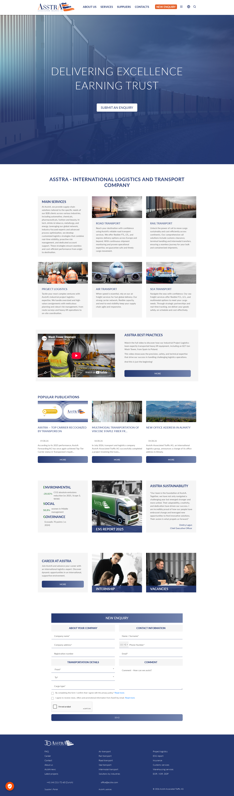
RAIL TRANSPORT (161, 223)
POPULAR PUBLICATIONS (58, 397)
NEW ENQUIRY (166, 6)
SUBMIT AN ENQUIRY (117, 107)
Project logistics (160, 751)
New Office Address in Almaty (168, 427)
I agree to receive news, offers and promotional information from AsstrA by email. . (95, 698)
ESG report (158, 756)
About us (49, 764)
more (158, 373)
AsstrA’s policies (105, 789)
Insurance (157, 760)
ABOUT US (89, 6)
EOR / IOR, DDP (160, 773)
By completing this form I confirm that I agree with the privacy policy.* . (90, 693)
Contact (48, 760)
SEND (117, 717)
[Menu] (181, 7)
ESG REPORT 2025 (109, 529)
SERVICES (106, 6)
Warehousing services (163, 769)
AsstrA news (50, 769)
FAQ (47, 751)
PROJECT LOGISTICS (54, 289)
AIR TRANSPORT (106, 289)
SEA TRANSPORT (161, 289)
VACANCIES (159, 589)
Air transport (105, 751)
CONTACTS (142, 6)
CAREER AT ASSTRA (56, 561)
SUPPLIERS (124, 6)
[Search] (194, 7)
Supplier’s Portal (51, 789)
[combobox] (83, 670)
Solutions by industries (109, 773)
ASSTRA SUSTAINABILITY (169, 486)
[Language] (189, 7)
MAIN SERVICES (54, 202)
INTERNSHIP (105, 589)
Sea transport (105, 764)
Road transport (106, 760)
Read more (119, 693)
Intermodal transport (108, 769)
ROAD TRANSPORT (108, 223)
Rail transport (105, 756)
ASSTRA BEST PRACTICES (143, 335)
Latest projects (51, 773)
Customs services (161, 764)
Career (48, 756)
